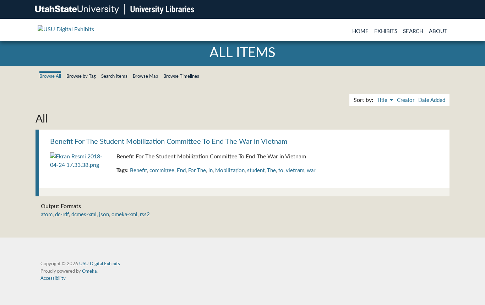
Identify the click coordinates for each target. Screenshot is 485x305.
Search (413, 31)
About (438, 31)
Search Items (114, 76)
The (271, 170)
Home (360, 31)
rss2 (145, 214)
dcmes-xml (84, 214)
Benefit (138, 170)
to (280, 170)
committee (161, 170)
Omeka (89, 271)
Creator (405, 100)
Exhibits (385, 31)
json (104, 214)
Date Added (431, 100)
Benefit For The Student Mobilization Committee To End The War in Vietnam (168, 141)
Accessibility (53, 278)
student (256, 170)
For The (197, 170)
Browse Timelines (181, 76)
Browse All (50, 76)
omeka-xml (124, 214)
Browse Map (145, 76)
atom (47, 214)
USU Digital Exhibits (99, 264)
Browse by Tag (81, 76)
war (311, 170)
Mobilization (230, 170)
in (210, 170)
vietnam (295, 170)
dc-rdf (62, 214)
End (181, 170)
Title (383, 100)
